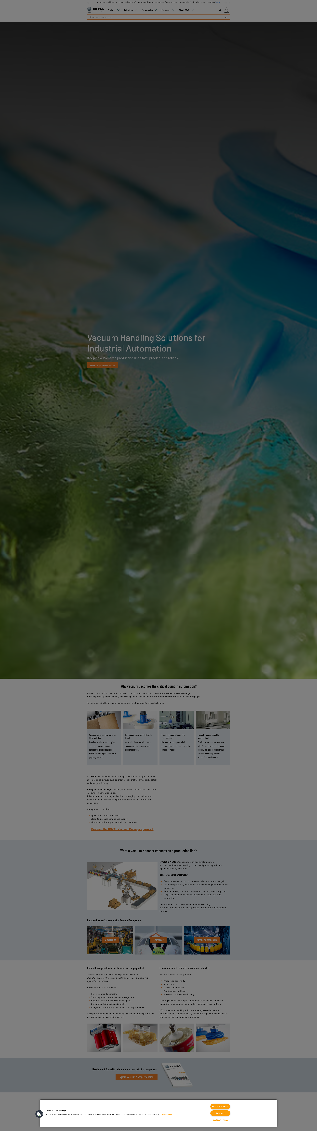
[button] (39, 1114)
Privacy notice (167, 1114)
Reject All (220, 1113)
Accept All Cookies (220, 1106)
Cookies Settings (220, 1120)
